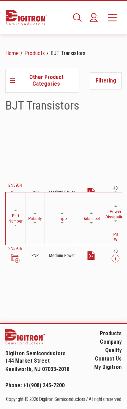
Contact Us (108, 358)
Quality (113, 350)
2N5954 (15, 185)
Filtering (106, 80)
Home (12, 53)
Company (111, 341)
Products (34, 53)
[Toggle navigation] (112, 17)
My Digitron (108, 367)
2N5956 (15, 248)
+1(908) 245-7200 (44, 385)
